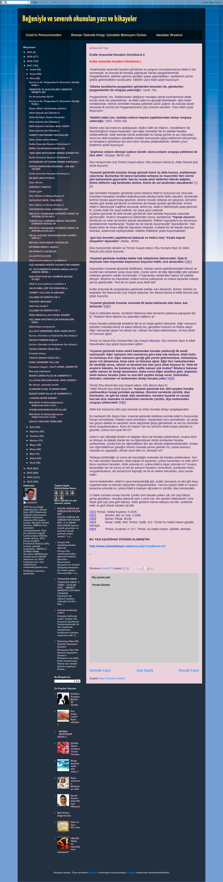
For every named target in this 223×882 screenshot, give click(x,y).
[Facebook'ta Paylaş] (148, 568)
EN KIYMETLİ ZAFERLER (42, 251)
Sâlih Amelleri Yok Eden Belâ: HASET (49, 126)
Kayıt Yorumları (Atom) (112, 678)
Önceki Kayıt (189, 670)
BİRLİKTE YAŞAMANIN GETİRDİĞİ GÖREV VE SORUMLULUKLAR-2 (54, 215)
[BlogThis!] (142, 568)
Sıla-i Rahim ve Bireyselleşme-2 (46, 196)
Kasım (33, 74)
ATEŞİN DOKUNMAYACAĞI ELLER (47, 409)
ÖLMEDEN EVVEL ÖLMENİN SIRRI (47, 389)
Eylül (33, 427)
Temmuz (35, 436)
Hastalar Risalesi (169, 35)
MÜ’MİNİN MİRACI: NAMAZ (43, 247)
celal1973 (32, 502)
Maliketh (93, 872)
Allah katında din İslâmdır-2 (44, 121)
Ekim (33, 78)
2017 (30, 65)
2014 (30, 477)
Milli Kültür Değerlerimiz (64, 814)
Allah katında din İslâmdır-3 (44, 112)
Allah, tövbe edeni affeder (43, 139)
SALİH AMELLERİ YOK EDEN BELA (48, 288)
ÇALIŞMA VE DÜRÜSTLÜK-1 (44, 310)
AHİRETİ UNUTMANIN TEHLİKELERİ (48, 135)
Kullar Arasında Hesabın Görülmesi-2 (49, 157)
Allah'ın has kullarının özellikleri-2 (48, 260)
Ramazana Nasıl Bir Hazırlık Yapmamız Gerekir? (68, 644)
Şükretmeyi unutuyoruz (42, 326)
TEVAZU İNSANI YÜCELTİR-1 (44, 358)
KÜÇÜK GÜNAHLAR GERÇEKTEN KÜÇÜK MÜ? (68, 511)
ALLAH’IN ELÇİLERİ (40, 256)
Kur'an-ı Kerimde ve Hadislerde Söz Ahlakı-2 (53, 335)
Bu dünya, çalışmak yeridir (44, 384)
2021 (30, 52)
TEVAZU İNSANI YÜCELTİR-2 (44, 349)
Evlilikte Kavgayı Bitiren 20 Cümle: (75, 699)
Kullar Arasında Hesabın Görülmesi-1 (49, 173)
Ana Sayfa (144, 670)
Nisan (33, 449)
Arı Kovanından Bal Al (41, 96)
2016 (30, 468)
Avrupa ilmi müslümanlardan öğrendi (66, 545)
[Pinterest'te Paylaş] (151, 568)
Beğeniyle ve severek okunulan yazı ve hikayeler (80, 19)
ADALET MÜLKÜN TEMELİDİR (45, 421)
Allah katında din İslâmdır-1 (44, 130)
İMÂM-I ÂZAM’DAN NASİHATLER (47, 148)
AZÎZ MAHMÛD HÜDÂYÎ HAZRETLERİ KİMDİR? (54, 265)
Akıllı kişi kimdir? (38, 306)
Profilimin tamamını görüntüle (34, 572)
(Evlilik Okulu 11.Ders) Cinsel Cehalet (75, 748)
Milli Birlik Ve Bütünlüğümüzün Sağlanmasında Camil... (46, 404)
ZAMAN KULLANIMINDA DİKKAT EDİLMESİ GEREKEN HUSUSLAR (52, 222)
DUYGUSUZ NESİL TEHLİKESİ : (46, 200)
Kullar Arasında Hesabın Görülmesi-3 (49, 144)
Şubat (33, 458)
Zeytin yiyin (35, 191)
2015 (30, 472)
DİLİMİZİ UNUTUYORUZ (42, 178)
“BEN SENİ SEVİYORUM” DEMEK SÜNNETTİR (54, 153)
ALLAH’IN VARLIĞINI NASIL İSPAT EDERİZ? (53, 380)
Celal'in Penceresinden (43, 35)
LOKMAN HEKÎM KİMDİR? (43, 398)
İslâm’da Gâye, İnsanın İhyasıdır (47, 117)
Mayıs (33, 445)
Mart (32, 454)
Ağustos (35, 431)
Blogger (131, 872)
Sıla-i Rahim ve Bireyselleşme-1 (46, 205)
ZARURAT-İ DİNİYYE (40, 187)
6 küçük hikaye (37, 353)
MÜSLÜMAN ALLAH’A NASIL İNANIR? (49, 315)
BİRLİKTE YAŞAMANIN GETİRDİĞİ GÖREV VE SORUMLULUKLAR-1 (54, 229)
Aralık (33, 69)
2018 (30, 61)
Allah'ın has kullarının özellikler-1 (47, 284)
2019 (30, 56)
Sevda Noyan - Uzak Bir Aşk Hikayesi (75, 801)
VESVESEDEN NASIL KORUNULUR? (48, 209)
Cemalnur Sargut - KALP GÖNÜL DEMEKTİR (53, 367)
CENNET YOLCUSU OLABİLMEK (46, 292)
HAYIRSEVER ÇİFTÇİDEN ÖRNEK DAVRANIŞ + (54, 162)
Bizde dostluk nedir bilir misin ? (75, 766)
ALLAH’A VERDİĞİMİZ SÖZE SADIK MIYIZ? (52, 331)
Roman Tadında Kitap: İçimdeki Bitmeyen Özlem (108, 35)
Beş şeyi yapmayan (40, 371)
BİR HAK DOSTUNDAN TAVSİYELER (48, 242)
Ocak (33, 462)
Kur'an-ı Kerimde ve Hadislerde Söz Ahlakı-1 (53, 344)
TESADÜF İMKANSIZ (40, 301)
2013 (30, 481)
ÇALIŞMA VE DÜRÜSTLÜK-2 (44, 297)
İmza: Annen (36, 182)
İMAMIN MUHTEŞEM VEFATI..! (64, 734)
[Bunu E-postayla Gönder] (139, 568)
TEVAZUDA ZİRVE (67, 579)
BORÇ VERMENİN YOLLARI (44, 362)
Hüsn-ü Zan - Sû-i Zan (75, 825)
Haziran (34, 440)
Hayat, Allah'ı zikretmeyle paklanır (47, 108)
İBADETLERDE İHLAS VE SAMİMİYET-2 (50, 375)
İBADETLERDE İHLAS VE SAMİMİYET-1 (50, 393)
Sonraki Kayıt (100, 670)
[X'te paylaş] (145, 568)
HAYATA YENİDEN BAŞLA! (43, 340)
